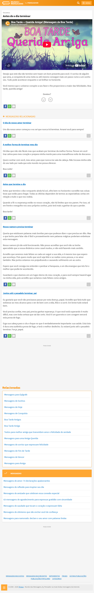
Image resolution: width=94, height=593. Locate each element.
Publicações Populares (40, 579)
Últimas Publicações (78, 576)
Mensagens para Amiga (15, 463)
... (88, 136)
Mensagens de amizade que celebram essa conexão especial (31, 493)
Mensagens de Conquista (15, 413)
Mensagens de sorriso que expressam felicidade (26, 444)
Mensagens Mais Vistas (15, 576)
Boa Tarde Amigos (12, 419)
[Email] (14, 106)
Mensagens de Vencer (14, 457)
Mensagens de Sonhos (14, 400)
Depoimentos (54, 576)
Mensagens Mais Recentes (36, 576)
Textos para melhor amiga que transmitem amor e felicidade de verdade (37, 432)
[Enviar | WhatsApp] (9, 106)
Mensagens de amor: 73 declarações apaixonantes (27, 480)
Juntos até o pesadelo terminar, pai (20, 293)
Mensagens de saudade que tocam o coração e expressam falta (33, 505)
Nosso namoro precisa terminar (18, 226)
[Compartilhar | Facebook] (5, 106)
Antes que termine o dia (14, 184)
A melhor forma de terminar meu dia (20, 144)
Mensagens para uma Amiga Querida (21, 438)
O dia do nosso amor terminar (17, 122)
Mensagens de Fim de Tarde (17, 450)
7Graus (21, 587)
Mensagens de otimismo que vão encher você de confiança (31, 512)
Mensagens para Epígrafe (15, 394)
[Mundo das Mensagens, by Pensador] (24, 3)
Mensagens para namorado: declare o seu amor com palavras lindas (35, 518)
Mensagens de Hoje (13, 407)
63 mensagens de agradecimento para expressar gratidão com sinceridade (38, 499)
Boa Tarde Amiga (12, 425)
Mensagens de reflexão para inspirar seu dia (24, 487)
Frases (64, 576)
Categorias (56, 579)
